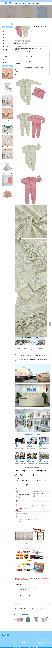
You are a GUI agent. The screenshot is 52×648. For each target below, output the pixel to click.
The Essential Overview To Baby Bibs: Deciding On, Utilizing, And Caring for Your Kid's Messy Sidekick (7, 186)
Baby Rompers (24, 640)
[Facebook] (2, 639)
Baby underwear (5, 40)
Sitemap (36, 647)
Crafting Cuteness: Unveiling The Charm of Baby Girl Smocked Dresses (7, 80)
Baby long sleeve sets (6, 43)
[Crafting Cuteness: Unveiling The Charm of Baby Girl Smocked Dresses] (7, 73)
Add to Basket (36, 33)
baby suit (42, 608)
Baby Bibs (4, 31)
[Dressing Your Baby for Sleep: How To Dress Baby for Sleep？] (7, 193)
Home (15, 636)
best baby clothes (27, 608)
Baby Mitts (4, 37)
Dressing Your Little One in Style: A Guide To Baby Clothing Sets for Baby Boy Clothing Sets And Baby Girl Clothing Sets (7, 160)
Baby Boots (5, 34)
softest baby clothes (25, 610)
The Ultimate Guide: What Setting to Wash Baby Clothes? (7, 106)
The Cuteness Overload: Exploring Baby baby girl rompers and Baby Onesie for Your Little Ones (7, 146)
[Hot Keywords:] (46, 3)
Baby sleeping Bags (6, 50)
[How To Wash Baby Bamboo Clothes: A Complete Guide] (7, 113)
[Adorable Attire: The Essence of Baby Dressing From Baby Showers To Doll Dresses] (7, 167)
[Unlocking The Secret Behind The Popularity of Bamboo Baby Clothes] (7, 87)
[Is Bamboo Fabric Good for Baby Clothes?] (7, 127)
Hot (15, 640)
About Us (16, 639)
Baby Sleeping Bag (6, 62)
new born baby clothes (19, 608)
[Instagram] (7, 639)
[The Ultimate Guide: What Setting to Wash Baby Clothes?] (7, 100)
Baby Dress (24, 637)
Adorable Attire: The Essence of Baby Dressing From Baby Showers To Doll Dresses (7, 173)
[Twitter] (4, 639)
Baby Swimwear (5, 52)
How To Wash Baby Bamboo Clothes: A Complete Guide (7, 120)
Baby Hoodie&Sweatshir (7, 46)
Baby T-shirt (5, 53)
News (15, 642)
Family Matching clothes (7, 55)
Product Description (18, 46)
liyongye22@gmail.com (41, 637)
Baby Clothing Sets (6, 56)
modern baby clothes (35, 608)
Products (15, 637)
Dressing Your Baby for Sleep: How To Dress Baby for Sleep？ (7, 200)
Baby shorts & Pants (6, 49)
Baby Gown (4, 59)
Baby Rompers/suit (6, 47)
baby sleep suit (17, 610)
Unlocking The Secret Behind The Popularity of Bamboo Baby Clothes (7, 93)
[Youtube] (6, 639)
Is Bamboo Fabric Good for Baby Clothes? (7, 133)
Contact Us (16, 643)
